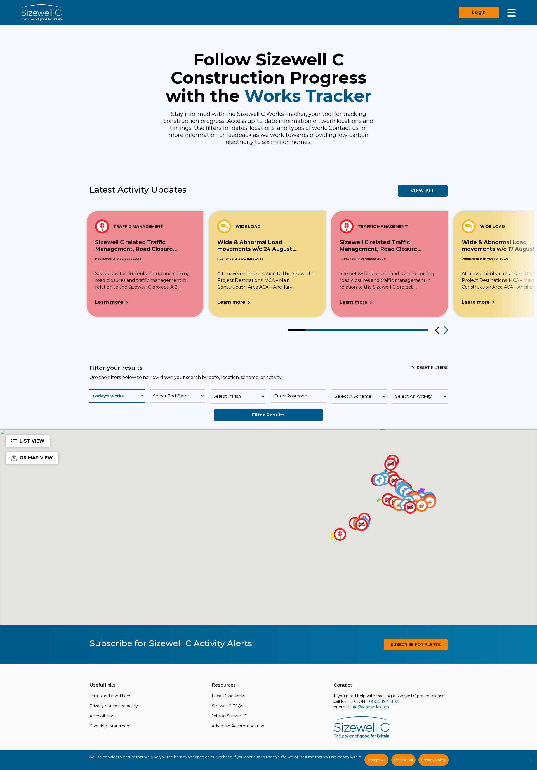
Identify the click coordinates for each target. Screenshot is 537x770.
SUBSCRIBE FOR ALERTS (416, 644)
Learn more (109, 302)
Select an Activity (413, 396)
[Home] (41, 12)
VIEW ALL (423, 190)
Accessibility (101, 715)
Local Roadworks (228, 695)
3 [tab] (332, 330)
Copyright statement (110, 726)
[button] (421, 505)
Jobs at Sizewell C (229, 715)
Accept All (376, 760)
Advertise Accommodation (238, 726)
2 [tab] (314, 330)
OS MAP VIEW (36, 457)
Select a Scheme (353, 396)
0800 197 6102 (383, 701)
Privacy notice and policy (114, 705)
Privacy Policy (433, 760)
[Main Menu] (511, 12)
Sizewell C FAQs (227, 705)
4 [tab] (349, 330)
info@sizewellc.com (369, 707)
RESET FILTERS (432, 367)
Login (479, 12)
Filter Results (268, 415)
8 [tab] (419, 330)
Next (445, 330)
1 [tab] (297, 330)
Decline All (403, 760)
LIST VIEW (32, 441)
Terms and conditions (110, 695)
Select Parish (227, 396)
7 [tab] (402, 330)
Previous (436, 330)
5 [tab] (367, 330)
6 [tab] (384, 330)
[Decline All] (530, 763)
